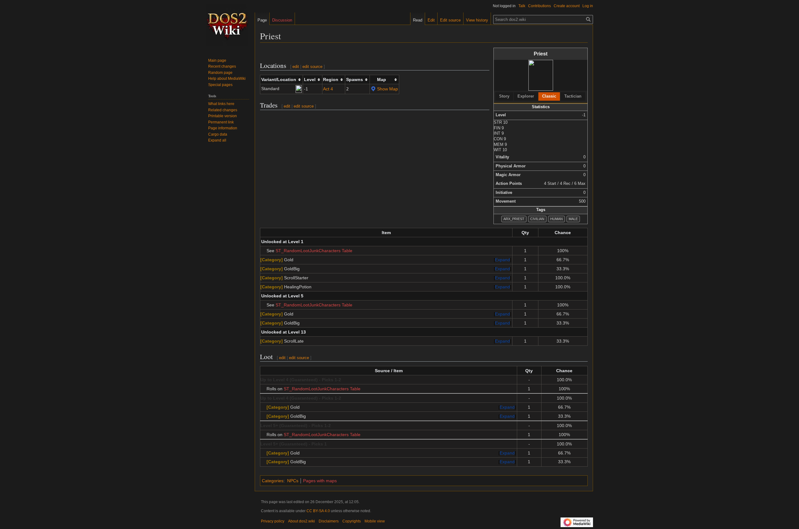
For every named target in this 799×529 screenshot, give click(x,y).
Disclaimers (329, 521)
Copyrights (351, 521)
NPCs (292, 480)
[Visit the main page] (227, 25)
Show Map (387, 88)
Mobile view (375, 521)
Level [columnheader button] (310, 79)
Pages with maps (320, 480)
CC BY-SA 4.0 (318, 511)
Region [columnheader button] (330, 79)
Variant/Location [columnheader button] (278, 79)
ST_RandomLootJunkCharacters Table (314, 250)
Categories (272, 480)
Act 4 (328, 88)
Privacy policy (272, 521)
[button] (217, 140)
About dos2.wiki (301, 521)
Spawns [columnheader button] (354, 79)
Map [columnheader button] (381, 79)
